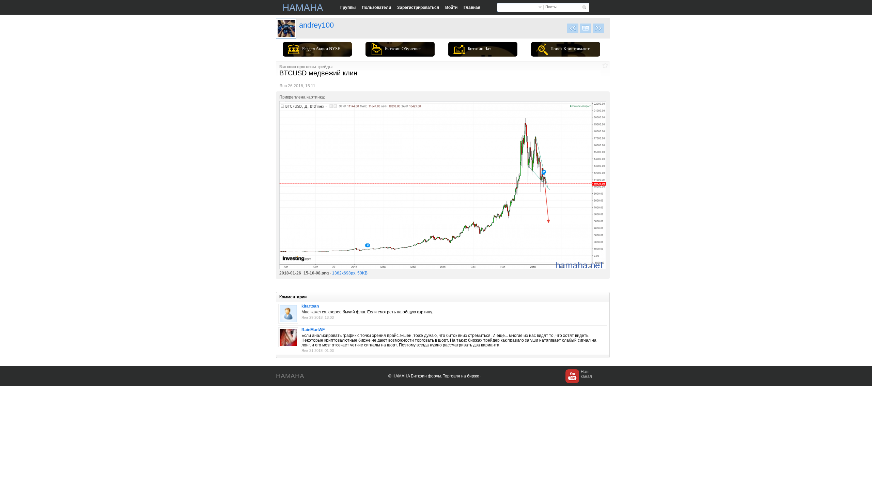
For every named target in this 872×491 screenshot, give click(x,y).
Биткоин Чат (479, 48)
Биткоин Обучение (403, 48)
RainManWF (313, 329)
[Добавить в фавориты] (605, 65)
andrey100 (316, 25)
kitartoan (310, 306)
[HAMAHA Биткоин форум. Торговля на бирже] (303, 7)
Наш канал (586, 374)
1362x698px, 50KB (350, 273)
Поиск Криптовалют (570, 48)
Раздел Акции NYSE (321, 48)
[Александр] (288, 314)
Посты (551, 7)
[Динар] (288, 337)
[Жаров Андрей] (286, 28)
